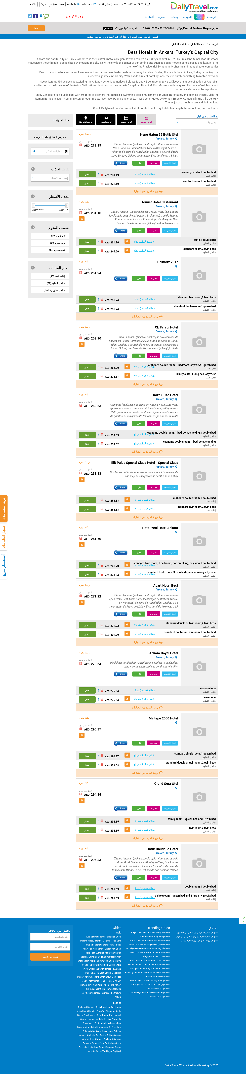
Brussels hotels (163, 976)
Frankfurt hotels (151, 952)
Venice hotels (147, 972)
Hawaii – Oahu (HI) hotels (158, 992)
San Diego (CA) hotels (160, 996)
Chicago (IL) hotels (161, 984)
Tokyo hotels (136, 932)
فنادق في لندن (212, 932)
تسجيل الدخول (58, 4)
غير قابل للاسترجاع (143, 241)
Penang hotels (150, 944)
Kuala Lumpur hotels (160, 960)
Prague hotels (152, 968)
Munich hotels (136, 952)
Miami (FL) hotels (134, 948)
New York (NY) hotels (139, 980)
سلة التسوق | (62, 120)
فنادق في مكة (212, 936)
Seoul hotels (147, 940)
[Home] (194, 7)
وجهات (174, 17)
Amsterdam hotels (161, 940)
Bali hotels (146, 960)
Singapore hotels (150, 956)
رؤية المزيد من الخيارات (145, 191)
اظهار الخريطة (170, 163)
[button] (67, 16)
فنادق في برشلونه (184, 936)
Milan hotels (164, 956)
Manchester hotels (161, 972)
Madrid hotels (148, 964)
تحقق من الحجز (50, 956)
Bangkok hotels (163, 932)
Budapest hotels (137, 968)
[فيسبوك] (36, 16)
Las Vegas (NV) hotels (160, 980)
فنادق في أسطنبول (184, 932)
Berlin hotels (164, 968)
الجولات (187, 17)
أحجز (87, 174)
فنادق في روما (212, 940)
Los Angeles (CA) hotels (141, 984)
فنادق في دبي (199, 932)
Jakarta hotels (134, 940)
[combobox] (197, 122)
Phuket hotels (149, 932)
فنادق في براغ (200, 940)
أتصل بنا (149, 17)
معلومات (153, 163)
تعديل (36, 28)
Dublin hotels (150, 976)
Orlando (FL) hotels (137, 992)
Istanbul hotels (134, 964)
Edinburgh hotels (132, 972)
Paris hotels (135, 960)
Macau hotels (148, 948)
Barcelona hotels (162, 964)
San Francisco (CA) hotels (158, 988)
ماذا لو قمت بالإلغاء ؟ (145, 173)
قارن (139, 163)
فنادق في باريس (199, 936)
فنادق (198, 17)
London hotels (146, 936)
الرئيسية (211, 17)
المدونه (162, 17)
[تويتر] (30, 16)
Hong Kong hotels (161, 936)
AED (33, 4)
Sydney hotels (163, 944)
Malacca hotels (136, 944)
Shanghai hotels (162, 948)
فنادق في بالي (187, 940)
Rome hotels (164, 952)
